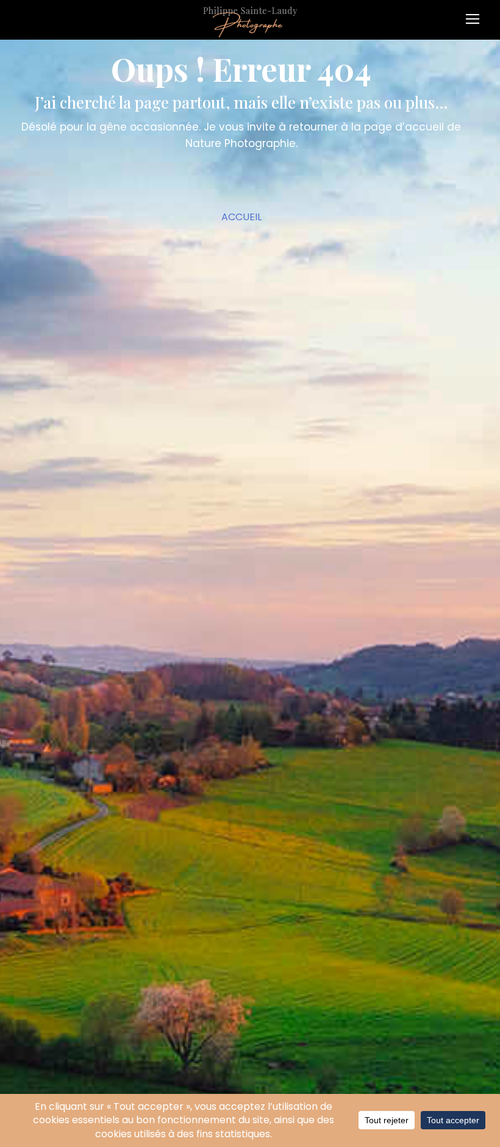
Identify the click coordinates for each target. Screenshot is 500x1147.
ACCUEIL (241, 217)
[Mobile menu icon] (475, 14)
